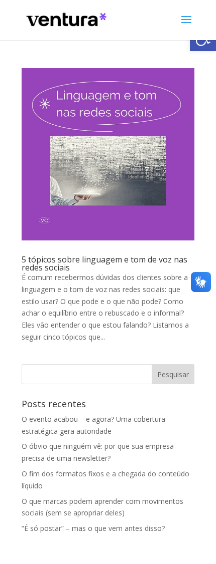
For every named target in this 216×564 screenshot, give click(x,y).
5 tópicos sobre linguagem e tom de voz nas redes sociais (104, 263)
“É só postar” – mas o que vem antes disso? (93, 528)
